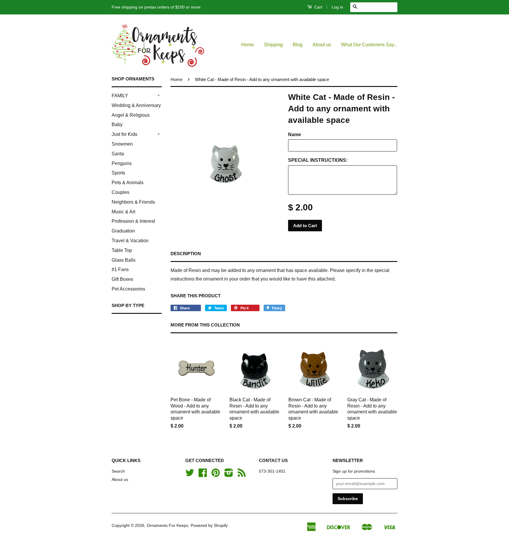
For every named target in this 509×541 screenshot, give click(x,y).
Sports (118, 172)
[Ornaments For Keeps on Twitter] (189, 475)
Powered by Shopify (209, 525)
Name (294, 134)
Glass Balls (123, 260)
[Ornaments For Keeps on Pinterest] (215, 475)
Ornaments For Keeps (167, 525)
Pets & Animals (127, 182)
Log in (337, 7)
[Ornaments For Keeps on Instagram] (228, 475)
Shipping (273, 44)
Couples (120, 192)
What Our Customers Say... (369, 44)
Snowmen (122, 143)
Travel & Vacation (130, 240)
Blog (298, 44)
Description (186, 253)
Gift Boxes (122, 279)
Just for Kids (124, 134)
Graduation (123, 230)
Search (118, 471)
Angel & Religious (131, 115)
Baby (117, 124)
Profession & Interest (133, 221)
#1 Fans (120, 269)
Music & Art (123, 211)
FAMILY (120, 95)
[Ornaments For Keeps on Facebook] (202, 475)
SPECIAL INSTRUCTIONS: (318, 160)
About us (322, 44)
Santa (118, 153)
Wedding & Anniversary (136, 105)
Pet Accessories (128, 288)
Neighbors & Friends (133, 201)
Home (247, 44)
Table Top (122, 250)
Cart (317, 7)
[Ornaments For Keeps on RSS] (241, 475)
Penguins (122, 163)
